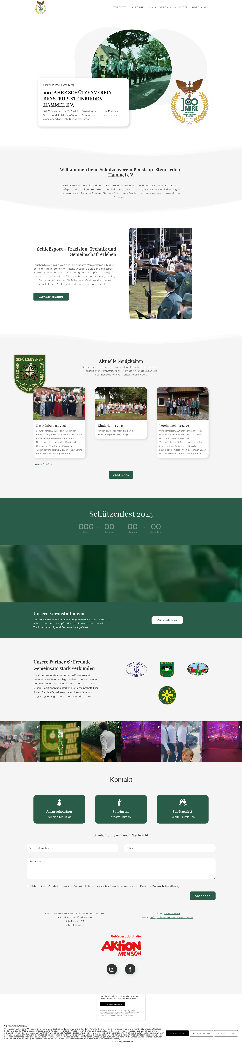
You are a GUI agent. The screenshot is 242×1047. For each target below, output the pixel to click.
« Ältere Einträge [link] (42, 464)
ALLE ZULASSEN (177, 1033)
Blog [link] (152, 7)
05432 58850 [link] (172, 913)
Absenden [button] (202, 896)
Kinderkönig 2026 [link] (111, 425)
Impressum (128, 1042)
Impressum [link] (198, 7)
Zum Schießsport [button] (51, 296)
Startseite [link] (119, 7)
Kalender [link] (181, 7)
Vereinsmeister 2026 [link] (174, 425)
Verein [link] (164, 7)
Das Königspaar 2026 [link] (51, 425)
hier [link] (131, 1015)
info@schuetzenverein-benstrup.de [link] (171, 917)
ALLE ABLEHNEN (201, 1033)
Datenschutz (115, 1042)
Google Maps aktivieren (112, 1004)
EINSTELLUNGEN (226, 1033)
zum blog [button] (121, 474)
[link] (40, 7)
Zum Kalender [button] (167, 620)
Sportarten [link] (138, 7)
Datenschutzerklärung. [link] (166, 886)
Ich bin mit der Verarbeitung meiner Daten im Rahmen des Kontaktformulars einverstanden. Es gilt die (105, 886)
